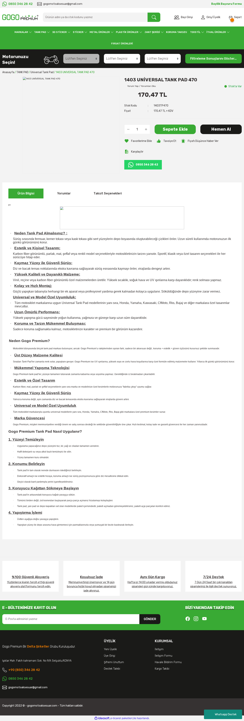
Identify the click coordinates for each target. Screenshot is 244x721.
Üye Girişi (109, 655)
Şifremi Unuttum (114, 662)
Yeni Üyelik (110, 649)
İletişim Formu (163, 655)
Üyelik (216, 17)
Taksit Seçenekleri (108, 193)
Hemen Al (221, 129)
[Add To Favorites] (138, 141)
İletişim (159, 649)
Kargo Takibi (162, 668)
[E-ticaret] (121, 718)
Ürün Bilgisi (26, 193)
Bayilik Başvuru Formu (226, 4)
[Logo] (20, 17)
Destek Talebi (112, 668)
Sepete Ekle (175, 129)
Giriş (209, 17)
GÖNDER (150, 619)
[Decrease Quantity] (128, 129)
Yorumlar (64, 193)
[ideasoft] (102, 718)
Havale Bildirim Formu (168, 662)
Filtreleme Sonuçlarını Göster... (213, 58)
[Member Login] (203, 17)
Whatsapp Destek (226, 714)
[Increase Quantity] (146, 129)
